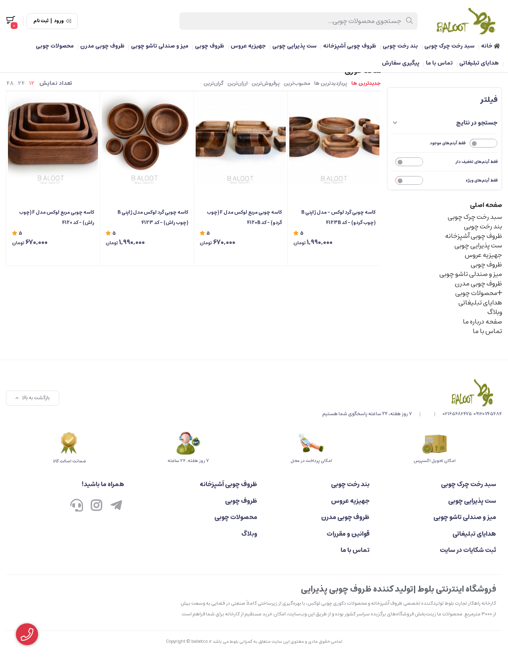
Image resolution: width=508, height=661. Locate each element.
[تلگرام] (116, 506)
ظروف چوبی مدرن (102, 46)
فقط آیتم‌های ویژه (482, 180)
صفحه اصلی (486, 205)
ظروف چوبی (209, 46)
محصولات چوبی (55, 46)
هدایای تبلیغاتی (479, 63)
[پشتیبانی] (77, 506)
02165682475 (457, 414)
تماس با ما (439, 63)
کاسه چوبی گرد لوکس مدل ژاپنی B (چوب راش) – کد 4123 (152, 217)
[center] (410, 21)
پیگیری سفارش (400, 63)
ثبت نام (40, 21)
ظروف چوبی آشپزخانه (349, 46)
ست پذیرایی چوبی (294, 46)
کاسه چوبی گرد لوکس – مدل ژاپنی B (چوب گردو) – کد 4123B (338, 217)
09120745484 (487, 414)
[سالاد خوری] (412, 392)
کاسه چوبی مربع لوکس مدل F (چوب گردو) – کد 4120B (244, 217)
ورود (59, 21)
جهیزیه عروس (248, 46)
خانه (487, 46)
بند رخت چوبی (400, 46)
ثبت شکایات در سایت (468, 550)
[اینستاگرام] (96, 506)
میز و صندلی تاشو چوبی (160, 46)
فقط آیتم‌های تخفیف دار (477, 161)
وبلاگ (494, 312)
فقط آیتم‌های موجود (448, 143)
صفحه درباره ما (482, 321)
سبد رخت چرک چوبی (449, 46)
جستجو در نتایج (477, 122)
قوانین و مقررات (348, 533)
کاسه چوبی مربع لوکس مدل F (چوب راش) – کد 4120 (56, 217)
